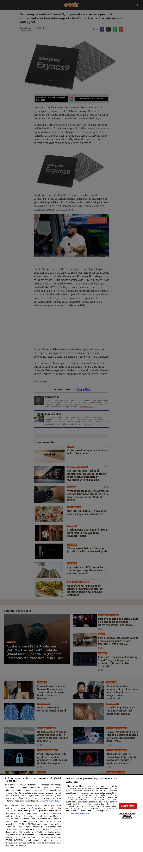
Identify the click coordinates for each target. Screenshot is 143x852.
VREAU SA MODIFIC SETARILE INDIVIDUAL (126, 816)
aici (24, 829)
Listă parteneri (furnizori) (77, 814)
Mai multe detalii (52, 801)
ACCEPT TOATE (127, 806)
